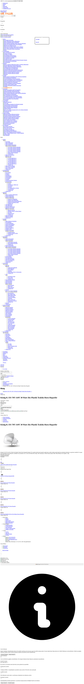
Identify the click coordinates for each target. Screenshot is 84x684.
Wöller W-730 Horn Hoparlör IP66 (7, 476)
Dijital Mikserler (11, 268)
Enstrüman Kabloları (16, 116)
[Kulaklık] (5, 86)
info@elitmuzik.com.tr (12, 539)
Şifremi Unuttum (10, 375)
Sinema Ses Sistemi (11, 297)
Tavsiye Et (5, 420)
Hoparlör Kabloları (15, 115)
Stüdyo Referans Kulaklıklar (20, 76)
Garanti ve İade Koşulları (10, 528)
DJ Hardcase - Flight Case (13, 184)
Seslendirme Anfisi (11, 276)
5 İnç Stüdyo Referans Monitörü (14, 149)
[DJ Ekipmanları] (6, 62)
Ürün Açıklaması (6, 417)
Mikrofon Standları (15, 73)
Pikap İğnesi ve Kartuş (12, 300)
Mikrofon (5, 63)
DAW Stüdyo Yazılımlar (18, 47)
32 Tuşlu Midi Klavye (12, 159)
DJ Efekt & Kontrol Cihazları (21, 60)
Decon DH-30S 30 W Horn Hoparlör (7, 490)
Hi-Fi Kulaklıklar (14, 82)
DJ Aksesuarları (13, 61)
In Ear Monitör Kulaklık (18, 104)
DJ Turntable (11, 57)
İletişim (4, 4)
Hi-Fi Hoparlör (11, 293)
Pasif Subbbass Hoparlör (12, 243)
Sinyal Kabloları (14, 122)
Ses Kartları (11, 40)
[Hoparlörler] (5, 99)
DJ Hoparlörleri (13, 56)
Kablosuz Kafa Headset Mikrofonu (15, 201)
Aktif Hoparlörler (14, 105)
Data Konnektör (11, 328)
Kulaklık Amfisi (13, 84)
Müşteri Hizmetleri (9, 522)
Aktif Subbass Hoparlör (12, 242)
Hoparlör (4, 382)
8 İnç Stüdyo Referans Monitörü (14, 151)
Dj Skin (9, 183)
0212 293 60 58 (3, 10)
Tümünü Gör (10, 153)
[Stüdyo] (5, 50)
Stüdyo (4, 39)
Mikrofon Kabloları (15, 72)
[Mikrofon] (5, 74)
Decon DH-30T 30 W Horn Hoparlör (7, 498)
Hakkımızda (5, 3)
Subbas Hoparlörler (15, 91)
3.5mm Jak (10, 324)
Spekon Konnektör (11, 325)
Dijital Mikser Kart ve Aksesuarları (14, 272)
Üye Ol (6, 531)
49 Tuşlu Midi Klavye (12, 161)
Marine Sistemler (14, 107)
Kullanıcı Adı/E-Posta (4, 371)
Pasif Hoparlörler (14, 106)
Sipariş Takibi (8, 520)
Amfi (7, 103)
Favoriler (7, 535)
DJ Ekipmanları (6, 51)
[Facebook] (5, 545)
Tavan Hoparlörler (14, 98)
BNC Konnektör (11, 327)
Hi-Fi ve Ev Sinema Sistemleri (22, 109)
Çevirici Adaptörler (11, 318)
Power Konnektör (11, 326)
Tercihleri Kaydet (11, 682)
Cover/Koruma (11, 189)
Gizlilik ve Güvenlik (9, 529)
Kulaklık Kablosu (11, 232)
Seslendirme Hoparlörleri (8, 383)
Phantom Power (11, 213)
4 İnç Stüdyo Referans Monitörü (14, 148)
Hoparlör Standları (15, 118)
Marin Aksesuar (11, 287)
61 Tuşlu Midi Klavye (12, 162)
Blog (4, 5)
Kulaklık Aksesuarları (17, 85)
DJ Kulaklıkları (13, 55)
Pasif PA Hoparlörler (16, 92)
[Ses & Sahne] (6, 112)
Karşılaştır (2, 456)
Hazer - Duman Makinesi (19, 133)
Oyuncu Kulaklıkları (16, 78)
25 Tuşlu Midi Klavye (12, 158)
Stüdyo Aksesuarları (16, 49)
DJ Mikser (10, 54)
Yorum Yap (2, 394)
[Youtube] (5, 546)
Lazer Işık (10, 128)
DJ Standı (10, 186)
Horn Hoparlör (6, 384)
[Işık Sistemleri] (6, 135)
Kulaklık (4, 75)
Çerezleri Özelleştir (4, 654)
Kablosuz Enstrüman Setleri (13, 202)
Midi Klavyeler (13, 45)
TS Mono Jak (10, 320)
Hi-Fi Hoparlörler (14, 95)
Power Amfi (10, 277)
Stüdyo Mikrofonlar (16, 41)
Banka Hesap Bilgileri (9, 521)
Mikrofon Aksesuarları (17, 71)
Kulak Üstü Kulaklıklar (17, 80)
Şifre (1, 373)
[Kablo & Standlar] (7, 124)
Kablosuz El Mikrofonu (12, 199)
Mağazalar (5, 6)
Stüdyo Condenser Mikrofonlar (22, 64)
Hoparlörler (5, 88)
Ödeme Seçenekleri (7, 418)
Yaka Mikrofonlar (14, 68)
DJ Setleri (10, 59)
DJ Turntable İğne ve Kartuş (13, 188)
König (1, 393)
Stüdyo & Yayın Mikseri (18, 46)
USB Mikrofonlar (14, 67)
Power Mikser (10, 269)
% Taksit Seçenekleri (4, 409)
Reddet (75, 651)
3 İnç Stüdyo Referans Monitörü (14, 147)
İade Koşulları (5, 421)
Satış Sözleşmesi (8, 527)
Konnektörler (12, 123)
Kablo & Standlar (6, 113)
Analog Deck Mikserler (12, 267)
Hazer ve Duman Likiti (12, 346)
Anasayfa (7, 381)
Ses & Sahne (5, 101)
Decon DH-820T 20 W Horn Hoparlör (8, 506)
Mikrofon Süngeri (11, 210)
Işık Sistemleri (5, 125)
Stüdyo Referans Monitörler (20, 43)
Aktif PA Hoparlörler (16, 89)
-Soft (36, 564)
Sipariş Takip (5, 7)
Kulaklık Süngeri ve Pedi (13, 233)
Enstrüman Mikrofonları (18, 70)
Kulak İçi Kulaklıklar (16, 81)
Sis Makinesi (11, 129)
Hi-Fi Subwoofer (11, 296)
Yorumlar (5, 419)
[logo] (6, 14)
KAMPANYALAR (7, 8)
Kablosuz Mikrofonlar (17, 66)
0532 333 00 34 (12, 538)
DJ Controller (12, 52)
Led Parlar (10, 126)
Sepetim (7, 519)
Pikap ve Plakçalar (11, 299)
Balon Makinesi (13, 130)
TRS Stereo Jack (11, 321)
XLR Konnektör (11, 319)
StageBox (10, 270)
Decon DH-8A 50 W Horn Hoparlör (7, 482)
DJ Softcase (10, 185)
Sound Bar (10, 298)
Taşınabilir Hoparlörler (17, 96)
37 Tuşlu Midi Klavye (12, 160)
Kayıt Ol (37, 42)
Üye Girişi (37, 39)
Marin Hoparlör (11, 285)
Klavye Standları (14, 120)
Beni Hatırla (4, 375)
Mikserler (10, 102)
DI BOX (9, 108)
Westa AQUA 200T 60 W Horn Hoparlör (8, 464)
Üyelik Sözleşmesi (9, 526)
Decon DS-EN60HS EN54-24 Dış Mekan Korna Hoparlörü (12, 514)
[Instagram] (5, 548)
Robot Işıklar (11, 127)
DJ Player (10, 53)
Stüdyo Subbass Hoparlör (13, 152)
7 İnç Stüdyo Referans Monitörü (14, 150)
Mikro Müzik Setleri (12, 295)
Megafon (9, 110)
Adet (1, 405)
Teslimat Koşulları (8, 525)
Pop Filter (10, 212)
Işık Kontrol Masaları (16, 131)
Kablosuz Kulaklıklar (16, 83)
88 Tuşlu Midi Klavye (12, 163)
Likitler (8, 134)
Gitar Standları (12, 119)
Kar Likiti (10, 345)
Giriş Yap (2, 364)
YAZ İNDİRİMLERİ (7, 87)
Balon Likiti (10, 347)
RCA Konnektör (11, 322)
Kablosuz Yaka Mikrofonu (13, 200)
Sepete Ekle (8, 407)
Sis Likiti (9, 343)
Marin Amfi (10, 286)
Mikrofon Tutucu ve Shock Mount (14, 211)
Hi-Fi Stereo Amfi (11, 294)
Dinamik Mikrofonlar (16, 65)
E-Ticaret (39, 564)
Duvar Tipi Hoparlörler (17, 97)
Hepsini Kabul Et (12, 654)
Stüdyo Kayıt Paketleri (17, 44)
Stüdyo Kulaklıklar (15, 42)
